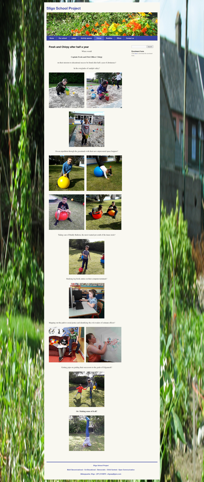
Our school (63, 38)
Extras (99, 38)
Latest (74, 38)
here (136, 53)
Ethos (119, 38)
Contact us (130, 38)
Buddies (109, 38)
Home (52, 38)
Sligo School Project (64, 8)
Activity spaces (86, 38)
